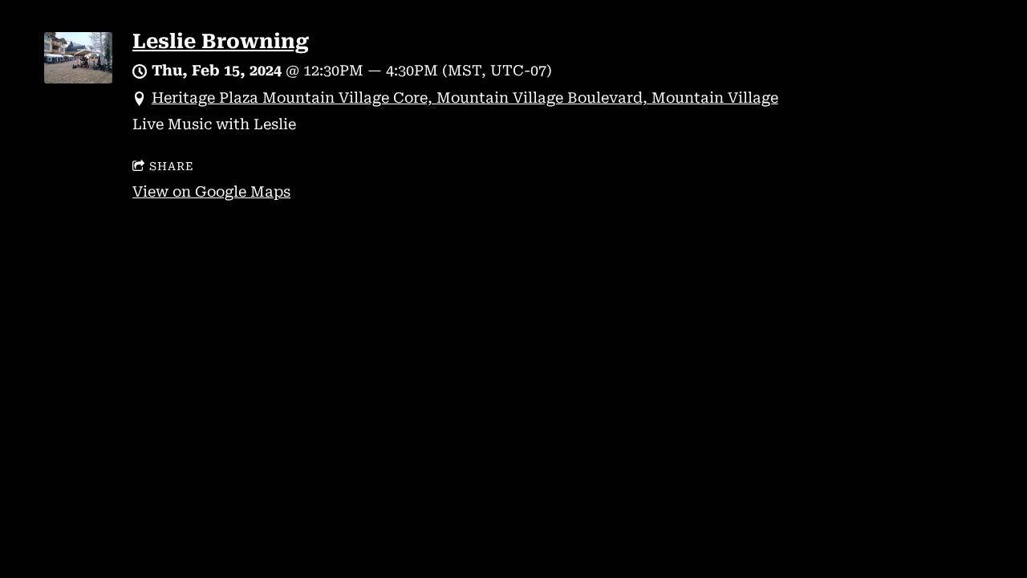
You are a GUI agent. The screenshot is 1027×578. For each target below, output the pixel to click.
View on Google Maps (211, 191)
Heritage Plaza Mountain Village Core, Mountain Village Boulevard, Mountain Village (465, 97)
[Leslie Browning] (78, 78)
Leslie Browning (220, 41)
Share (171, 166)
